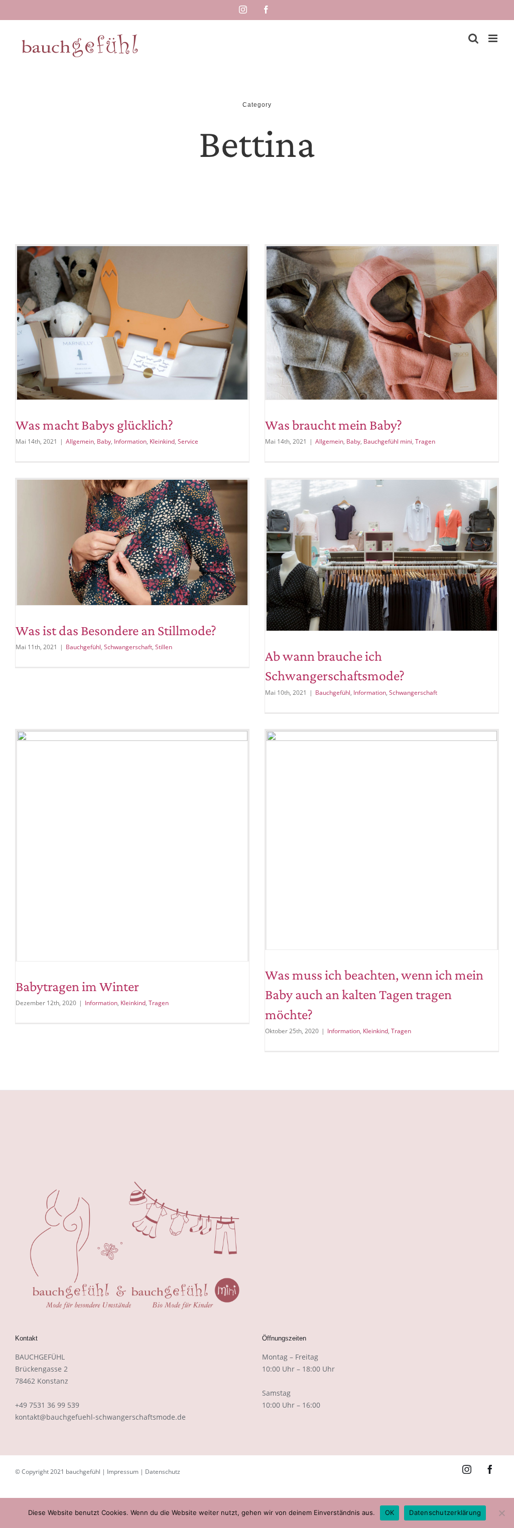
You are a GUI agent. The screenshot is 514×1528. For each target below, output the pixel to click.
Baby (104, 441)
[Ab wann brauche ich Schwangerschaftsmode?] (382, 555)
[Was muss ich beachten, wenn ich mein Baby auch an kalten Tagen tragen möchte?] (382, 840)
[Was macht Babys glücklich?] (132, 323)
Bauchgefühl (83, 647)
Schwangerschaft (128, 647)
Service (188, 441)
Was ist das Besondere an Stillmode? (116, 630)
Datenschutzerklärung (445, 1512)
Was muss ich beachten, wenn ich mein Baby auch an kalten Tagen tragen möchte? (374, 994)
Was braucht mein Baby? (333, 425)
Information (130, 441)
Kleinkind (162, 441)
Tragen (425, 441)
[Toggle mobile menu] (493, 38)
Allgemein (80, 441)
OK (390, 1512)
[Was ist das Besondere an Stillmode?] (132, 542)
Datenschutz (162, 1471)
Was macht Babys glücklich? (94, 425)
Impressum (123, 1471)
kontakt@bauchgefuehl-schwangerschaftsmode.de (100, 1417)
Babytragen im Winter (77, 986)
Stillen (163, 647)
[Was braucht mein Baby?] (382, 323)
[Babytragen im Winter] (132, 846)
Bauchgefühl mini (387, 441)
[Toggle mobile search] (473, 38)
